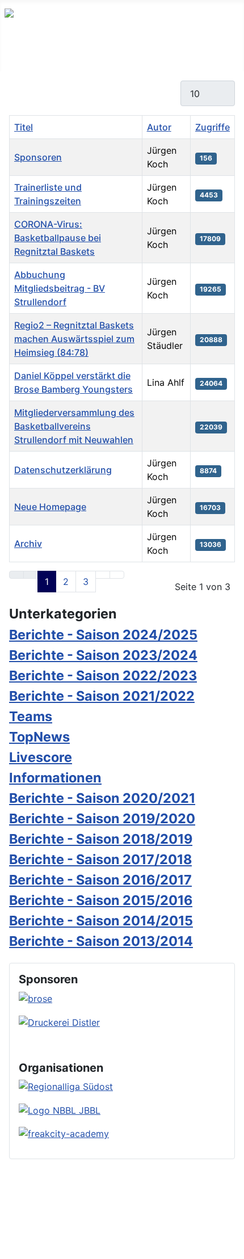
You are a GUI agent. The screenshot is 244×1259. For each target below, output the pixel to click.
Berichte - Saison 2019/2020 (102, 818)
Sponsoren (38, 157)
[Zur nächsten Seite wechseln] (102, 575)
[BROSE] (35, 997)
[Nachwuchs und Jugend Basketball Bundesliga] (59, 1109)
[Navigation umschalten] (12, 59)
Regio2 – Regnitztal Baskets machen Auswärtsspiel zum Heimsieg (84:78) (74, 338)
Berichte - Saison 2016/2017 (100, 879)
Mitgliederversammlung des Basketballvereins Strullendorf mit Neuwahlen (74, 426)
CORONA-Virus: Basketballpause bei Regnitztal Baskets (57, 237)
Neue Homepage (50, 506)
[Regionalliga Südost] (66, 1086)
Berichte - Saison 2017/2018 (100, 859)
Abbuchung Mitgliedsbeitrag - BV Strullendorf (59, 288)
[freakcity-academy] (64, 1133)
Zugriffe (212, 127)
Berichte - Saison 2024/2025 (103, 634)
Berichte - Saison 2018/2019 (100, 839)
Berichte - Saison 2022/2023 (103, 675)
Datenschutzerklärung (63, 469)
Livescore (40, 757)
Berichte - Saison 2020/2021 (102, 798)
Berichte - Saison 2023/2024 (103, 655)
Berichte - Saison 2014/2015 (101, 920)
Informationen (55, 777)
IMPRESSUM (212, 1206)
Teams (30, 716)
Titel (23, 127)
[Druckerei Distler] (59, 1021)
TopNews (39, 737)
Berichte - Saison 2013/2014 (101, 941)
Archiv (28, 543)
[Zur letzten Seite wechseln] (117, 575)
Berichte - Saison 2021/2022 (102, 696)
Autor (159, 127)
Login (127, 1220)
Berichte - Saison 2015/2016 (100, 900)
